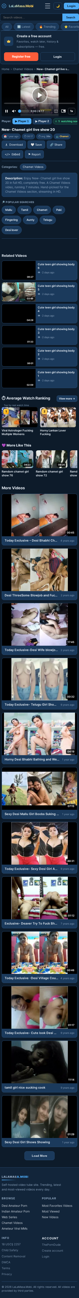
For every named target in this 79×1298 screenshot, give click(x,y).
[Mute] (14, 111)
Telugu (47, 219)
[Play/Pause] (6, 111)
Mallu (8, 209)
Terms (6, 1268)
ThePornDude (51, 1244)
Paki (59, 209)
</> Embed (12, 154)
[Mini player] (63, 111)
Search (70, 17)
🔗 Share (56, 144)
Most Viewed (51, 1211)
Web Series (9, 1217)
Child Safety (10, 1250)
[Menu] (47, 6)
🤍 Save (36, 144)
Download (16, 144)
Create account (52, 1250)
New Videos (50, 1217)
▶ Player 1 (22, 121)
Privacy (7, 1274)
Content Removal (13, 1256)
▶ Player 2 (42, 121)
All (6, 26)
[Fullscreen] (56, 111)
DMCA (6, 1262)
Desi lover (11, 230)
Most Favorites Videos (57, 1205)
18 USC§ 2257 (11, 1244)
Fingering (11, 219)
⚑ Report (34, 154)
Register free (21, 56)
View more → (67, 398)
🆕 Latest (23, 26)
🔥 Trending (47, 26)
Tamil (24, 209)
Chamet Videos (23, 69)
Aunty (30, 219)
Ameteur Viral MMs (14, 1228)
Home (5, 69)
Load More (39, 1155)
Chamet (64, 136)
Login (71, 6)
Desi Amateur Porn (14, 1205)
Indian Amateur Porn (16, 1211)
